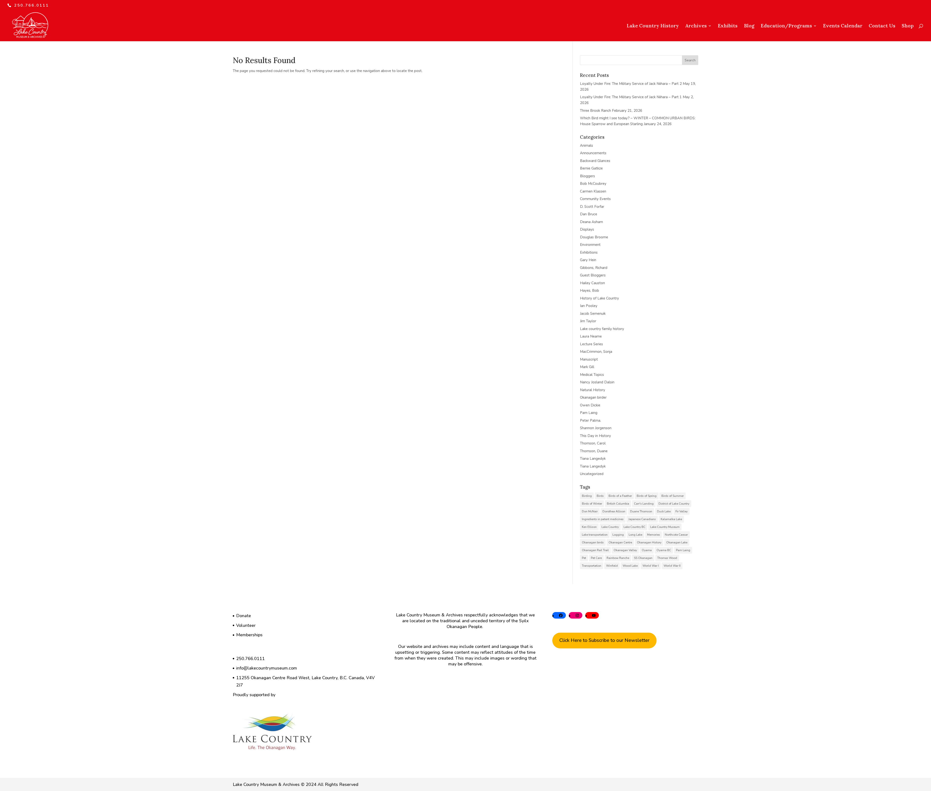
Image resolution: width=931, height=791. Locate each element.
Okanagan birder (593, 397)
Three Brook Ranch (595, 110)
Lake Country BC (634, 527)
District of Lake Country (673, 504)
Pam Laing (588, 412)
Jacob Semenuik (593, 313)
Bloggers (587, 176)
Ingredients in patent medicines (603, 519)
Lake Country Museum (665, 527)
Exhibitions (589, 252)
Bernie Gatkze (591, 168)
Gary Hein (588, 260)
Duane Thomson (641, 511)
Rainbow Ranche (618, 558)
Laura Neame (591, 336)
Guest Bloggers (593, 275)
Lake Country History (653, 26)
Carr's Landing (644, 504)
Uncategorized (591, 473)
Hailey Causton (592, 283)
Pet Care (596, 558)
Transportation (591, 566)
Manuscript (589, 359)
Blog (749, 26)
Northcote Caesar (676, 535)
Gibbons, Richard (593, 267)
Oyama (647, 550)
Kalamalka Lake (671, 519)
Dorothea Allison (613, 511)
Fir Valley (681, 511)
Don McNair (590, 511)
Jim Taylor (588, 321)
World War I (650, 566)
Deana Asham (591, 221)
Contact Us (882, 26)
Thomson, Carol (593, 443)
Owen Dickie (590, 405)
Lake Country (610, 527)
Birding (587, 496)
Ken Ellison (589, 527)
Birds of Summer (672, 496)
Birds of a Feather (620, 496)
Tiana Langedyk (593, 458)
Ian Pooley (588, 305)
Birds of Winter (592, 504)
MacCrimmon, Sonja (596, 351)
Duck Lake (664, 511)
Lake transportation (595, 535)
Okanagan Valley (625, 550)
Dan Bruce (588, 214)
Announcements (593, 153)
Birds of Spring (647, 496)
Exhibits (728, 26)
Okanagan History (649, 542)
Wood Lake (630, 566)
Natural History (592, 389)
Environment (590, 244)
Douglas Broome (594, 237)
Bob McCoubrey (593, 183)
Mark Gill (587, 366)
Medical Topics (592, 374)
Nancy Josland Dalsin (597, 382)
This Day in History (595, 435)
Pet (584, 558)
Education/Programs (786, 26)
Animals (586, 145)
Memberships (249, 635)
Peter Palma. (590, 420)
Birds (600, 496)
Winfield (612, 566)
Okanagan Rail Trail (595, 550)
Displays (587, 229)
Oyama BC (664, 550)
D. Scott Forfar (592, 206)
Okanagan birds (593, 542)
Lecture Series (591, 344)
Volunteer (246, 625)
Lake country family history (602, 328)
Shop (908, 26)
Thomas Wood (667, 558)
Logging (618, 535)
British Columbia (618, 504)
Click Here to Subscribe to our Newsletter (604, 640)
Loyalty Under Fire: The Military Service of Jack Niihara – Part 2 (631, 83)
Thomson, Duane (594, 451)
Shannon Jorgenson (595, 428)
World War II (672, 566)
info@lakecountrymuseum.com (266, 668)
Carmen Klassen (593, 191)
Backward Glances (595, 160)
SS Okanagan (643, 558)
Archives (696, 26)
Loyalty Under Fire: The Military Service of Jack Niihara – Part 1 (631, 97)
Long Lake (635, 535)
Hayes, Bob (589, 290)
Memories (653, 535)
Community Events (595, 198)
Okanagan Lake (676, 542)
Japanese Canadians (642, 519)
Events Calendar (842, 26)
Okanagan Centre (620, 542)
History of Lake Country (599, 298)
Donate (243, 616)
